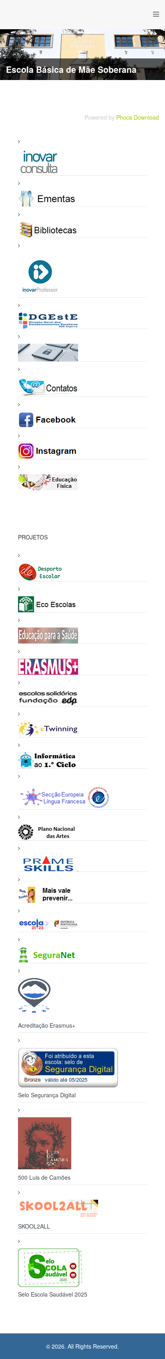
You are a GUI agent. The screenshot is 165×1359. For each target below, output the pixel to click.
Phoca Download (137, 117)
